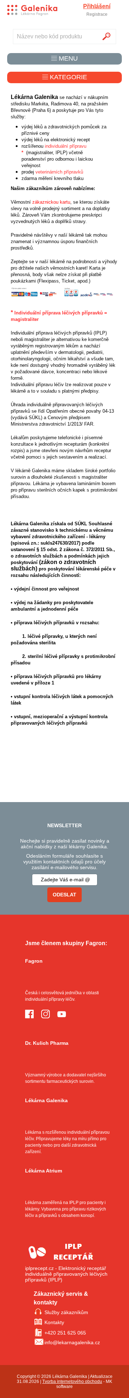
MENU (67, 58)
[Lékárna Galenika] (32, 10)
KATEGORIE (67, 77)
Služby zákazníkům (66, 1312)
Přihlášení (96, 6)
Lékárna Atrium (43, 1171)
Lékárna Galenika (46, 1100)
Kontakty (54, 1322)
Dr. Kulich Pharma (46, 1043)
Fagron (34, 961)
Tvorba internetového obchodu (72, 1381)
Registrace (97, 14)
